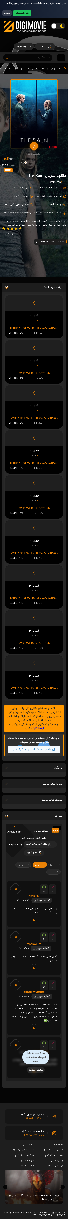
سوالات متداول (27, 1160)
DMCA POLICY (27, 1166)
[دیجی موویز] (24, 35)
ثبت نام (43, 46)
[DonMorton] (15, 1045)
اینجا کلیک (37, 728)
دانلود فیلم (57, 1144)
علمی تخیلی (46, 196)
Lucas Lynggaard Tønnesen (16, 213)
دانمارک (3, 204)
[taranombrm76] (15, 985)
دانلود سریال (38, 68)
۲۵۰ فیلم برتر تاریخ (53, 1155)
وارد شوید (21, 46)
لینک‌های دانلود (53, 287)
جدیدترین (39, 864)
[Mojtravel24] (15, 937)
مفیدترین (53, 871)
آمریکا (11, 204)
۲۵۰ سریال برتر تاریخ (24, 1155)
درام (56, 196)
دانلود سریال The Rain (13, 68)
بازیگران (57, 768)
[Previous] (5, 1187)
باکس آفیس (56, 1160)
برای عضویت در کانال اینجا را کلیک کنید (32, 749)
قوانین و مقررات (55, 1166)
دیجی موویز (56, 68)
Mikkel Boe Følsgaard (42, 213)
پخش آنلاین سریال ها (23, 1149)
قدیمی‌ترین (23, 864)
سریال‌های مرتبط (52, 784)
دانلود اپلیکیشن (22, 13)
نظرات (58, 816)
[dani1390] (15, 889)
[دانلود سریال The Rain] (34, 114)
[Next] (63, 1187)
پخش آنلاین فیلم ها (53, 1149)
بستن (7, 13)
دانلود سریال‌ (28, 1144)
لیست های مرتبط (51, 800)
